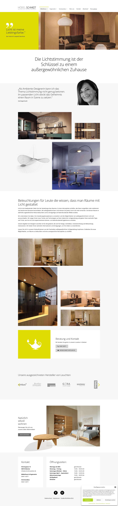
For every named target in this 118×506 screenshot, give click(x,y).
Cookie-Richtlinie (92, 503)
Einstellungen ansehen (110, 500)
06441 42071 (25, 476)
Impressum (108, 503)
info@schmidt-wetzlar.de (28, 471)
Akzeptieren (87, 500)
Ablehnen (99, 500)
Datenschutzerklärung (100, 503)
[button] (115, 487)
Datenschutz (48, 498)
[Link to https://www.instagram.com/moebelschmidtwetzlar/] (62, 493)
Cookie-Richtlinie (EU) (67, 498)
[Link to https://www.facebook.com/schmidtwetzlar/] (56, 493)
